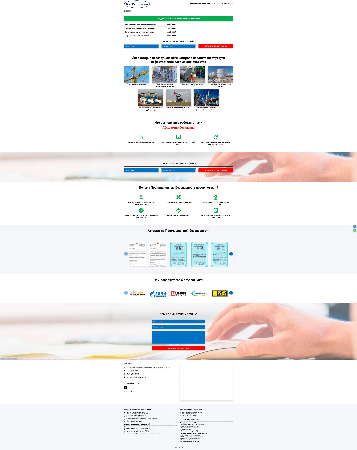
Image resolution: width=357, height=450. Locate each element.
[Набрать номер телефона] (354, 226)
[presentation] (126, 254)
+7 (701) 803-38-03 (226, 3)
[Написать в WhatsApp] (354, 230)
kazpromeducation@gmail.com (203, 3)
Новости (127, 11)
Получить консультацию (216, 46)
